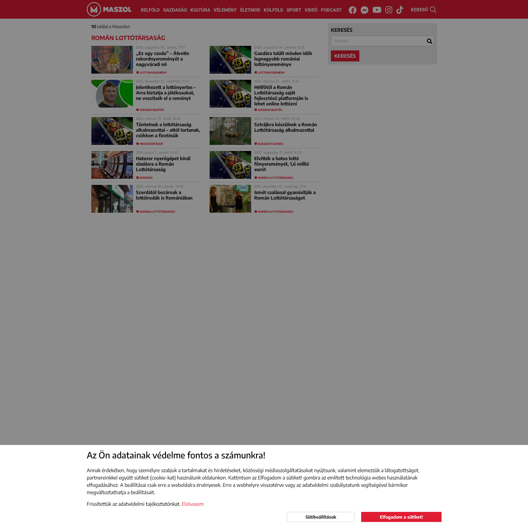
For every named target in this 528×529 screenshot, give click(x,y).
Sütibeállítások (321, 517)
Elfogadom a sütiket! (401, 517)
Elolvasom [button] (193, 504)
